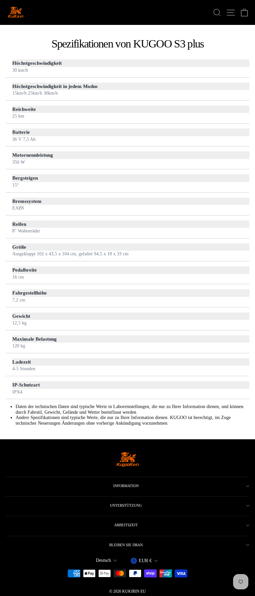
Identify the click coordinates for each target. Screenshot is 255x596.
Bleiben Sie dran (126, 545)
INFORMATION (126, 486)
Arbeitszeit (126, 525)
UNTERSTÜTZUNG (126, 505)
